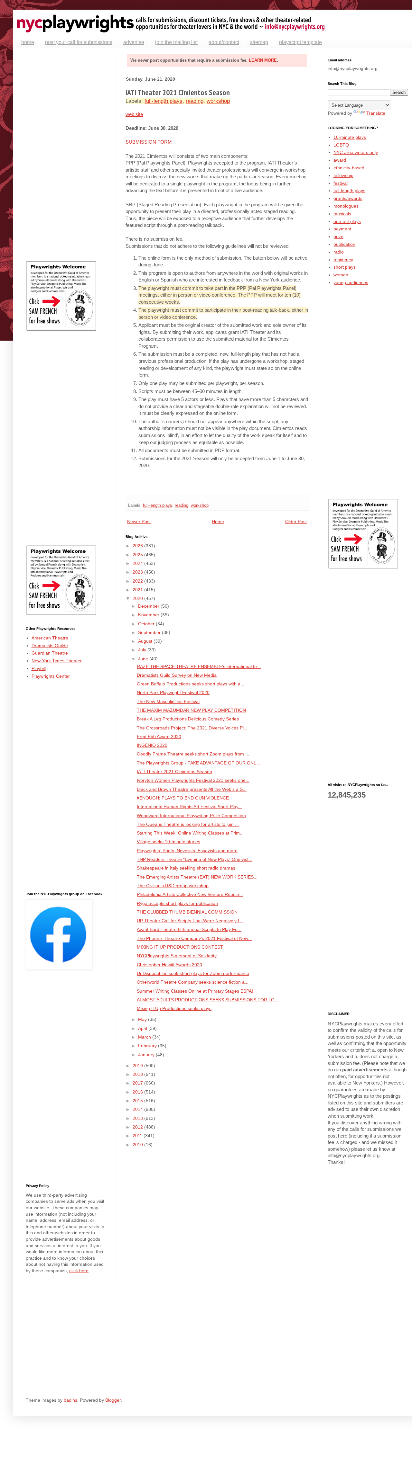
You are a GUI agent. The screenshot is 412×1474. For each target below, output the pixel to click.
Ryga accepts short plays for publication (177, 903)
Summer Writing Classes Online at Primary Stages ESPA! (195, 991)
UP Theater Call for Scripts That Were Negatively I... (190, 920)
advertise (133, 42)
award (339, 160)
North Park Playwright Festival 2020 (173, 692)
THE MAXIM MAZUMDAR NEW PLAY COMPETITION (191, 710)
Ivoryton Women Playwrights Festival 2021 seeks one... (193, 780)
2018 (138, 1074)
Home (218, 521)
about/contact (224, 42)
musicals (342, 213)
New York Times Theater (57, 660)
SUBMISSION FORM (149, 142)
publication (344, 244)
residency (343, 259)
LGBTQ (341, 144)
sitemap (259, 42)
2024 (138, 563)
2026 (138, 545)
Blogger (113, 1400)
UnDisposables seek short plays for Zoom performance (193, 973)
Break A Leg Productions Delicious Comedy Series (188, 718)
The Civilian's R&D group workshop (173, 885)
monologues (346, 206)
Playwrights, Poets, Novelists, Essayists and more (187, 850)
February (148, 1045)
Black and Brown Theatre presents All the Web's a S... (192, 789)
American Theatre (50, 637)
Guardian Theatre (50, 653)
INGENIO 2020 (152, 745)
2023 (138, 572)
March (145, 1037)
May (143, 1019)
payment (342, 228)
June (143, 658)
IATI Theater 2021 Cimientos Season (174, 771)
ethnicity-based (348, 167)
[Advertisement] (66, 154)
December (149, 606)
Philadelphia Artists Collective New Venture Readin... (190, 894)
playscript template (300, 42)
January (147, 1054)
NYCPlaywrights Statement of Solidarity (177, 955)
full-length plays (164, 101)
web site (134, 114)
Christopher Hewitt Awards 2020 (169, 964)
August (146, 641)
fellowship (343, 175)
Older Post (296, 521)
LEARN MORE (263, 60)
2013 (138, 1118)
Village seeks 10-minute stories (168, 841)
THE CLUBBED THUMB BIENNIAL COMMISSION (187, 912)
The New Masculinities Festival (168, 701)
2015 (138, 1100)
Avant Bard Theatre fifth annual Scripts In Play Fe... (189, 929)
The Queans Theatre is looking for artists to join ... (188, 824)
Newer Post (139, 521)
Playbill (39, 668)
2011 (138, 1135)
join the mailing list (176, 42)
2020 (138, 598)
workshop (218, 101)
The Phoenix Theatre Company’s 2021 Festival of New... (194, 938)
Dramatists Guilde (50, 645)
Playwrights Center (51, 676)
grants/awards (347, 198)
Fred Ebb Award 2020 (159, 736)
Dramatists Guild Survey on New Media (177, 675)
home (27, 42)
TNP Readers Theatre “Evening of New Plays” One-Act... (194, 859)
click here (79, 1270)
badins (70, 1400)
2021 (138, 589)
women (340, 274)
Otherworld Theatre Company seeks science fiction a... (192, 982)
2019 (138, 1065)
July (142, 649)
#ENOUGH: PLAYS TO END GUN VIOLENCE (183, 797)
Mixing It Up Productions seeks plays (174, 1008)
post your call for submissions (78, 42)
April (143, 1028)
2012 (138, 1127)
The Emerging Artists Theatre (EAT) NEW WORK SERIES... (197, 877)
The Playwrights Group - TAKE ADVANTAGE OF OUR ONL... (198, 762)
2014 (138, 1109)
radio (338, 252)
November (149, 614)
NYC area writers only (355, 152)
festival (340, 183)
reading (194, 101)
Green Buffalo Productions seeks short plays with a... (190, 683)
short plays (344, 267)
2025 (138, 554)
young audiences (350, 282)
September (150, 632)
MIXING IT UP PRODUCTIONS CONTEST (180, 947)
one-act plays (347, 221)
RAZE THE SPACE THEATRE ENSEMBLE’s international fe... (199, 666)
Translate (375, 113)
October (147, 623)
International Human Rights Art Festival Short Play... (189, 806)
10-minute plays (349, 137)
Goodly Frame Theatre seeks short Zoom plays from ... (193, 753)
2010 (138, 1144)
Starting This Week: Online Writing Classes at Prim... (190, 832)
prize (338, 236)
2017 (138, 1082)
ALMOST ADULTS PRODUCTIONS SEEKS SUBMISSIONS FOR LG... (207, 999)
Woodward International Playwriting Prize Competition (191, 815)
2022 (138, 581)
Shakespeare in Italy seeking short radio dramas (186, 868)
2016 (138, 1091)
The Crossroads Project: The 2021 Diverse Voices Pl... (192, 727)
